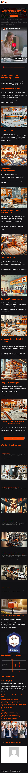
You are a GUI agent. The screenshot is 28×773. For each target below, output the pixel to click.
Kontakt (18, 771)
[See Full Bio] (17, 760)
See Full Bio (13, 760)
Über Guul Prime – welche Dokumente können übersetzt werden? (14, 709)
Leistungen (19, 770)
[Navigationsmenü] (25, 2)
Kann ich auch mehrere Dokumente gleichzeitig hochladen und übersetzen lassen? (11, 717)
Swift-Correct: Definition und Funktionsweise (11, 701)
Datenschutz (13, 771)
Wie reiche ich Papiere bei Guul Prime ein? (10, 698)
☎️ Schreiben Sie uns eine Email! (12, 742)
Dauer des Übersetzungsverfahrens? (9, 713)
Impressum (7, 771)
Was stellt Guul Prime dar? (7, 680)
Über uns (25, 770)
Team (2, 771)
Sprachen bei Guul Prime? (7, 707)
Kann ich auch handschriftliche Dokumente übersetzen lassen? (13, 695)
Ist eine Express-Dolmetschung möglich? (10, 715)
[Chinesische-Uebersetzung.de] (5, 2)
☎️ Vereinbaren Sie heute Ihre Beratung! (14, 67)
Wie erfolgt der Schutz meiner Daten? (9, 712)
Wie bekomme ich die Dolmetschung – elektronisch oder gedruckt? (14, 705)
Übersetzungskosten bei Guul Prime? (9, 702)
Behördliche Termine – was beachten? (9, 699)
